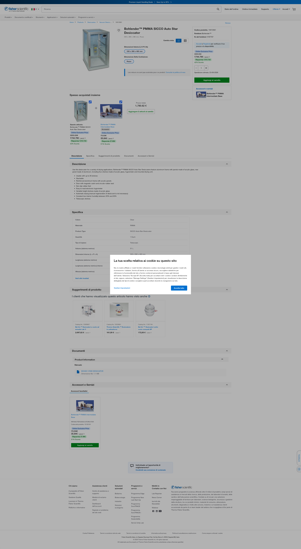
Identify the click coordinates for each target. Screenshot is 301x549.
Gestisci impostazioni (122, 288)
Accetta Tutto (179, 288)
